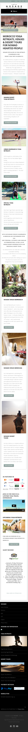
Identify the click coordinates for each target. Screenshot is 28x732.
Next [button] (24, 576)
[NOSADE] (14, 6)
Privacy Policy (4, 622)
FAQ (18, 1)
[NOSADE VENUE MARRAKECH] (14, 296)
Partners (3, 610)
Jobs (2, 613)
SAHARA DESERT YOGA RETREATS (9, 98)
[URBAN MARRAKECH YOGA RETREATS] (14, 146)
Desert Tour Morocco (6, 674)
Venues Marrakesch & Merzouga (9, 655)
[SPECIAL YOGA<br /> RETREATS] (14, 199)
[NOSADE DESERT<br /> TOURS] (14, 433)
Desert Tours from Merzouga (8, 680)
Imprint (3, 619)
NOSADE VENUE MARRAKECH (13, 300)
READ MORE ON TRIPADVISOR (14, 593)
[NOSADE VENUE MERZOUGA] (14, 365)
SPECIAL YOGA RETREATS (8, 204)
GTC (2, 616)
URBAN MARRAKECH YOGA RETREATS (12, 150)
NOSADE (16, 715)
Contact (13, 1)
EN (21, 1)
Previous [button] (3, 576)
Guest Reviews (4, 607)
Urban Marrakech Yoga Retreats (10, 26)
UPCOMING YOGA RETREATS (12, 517)
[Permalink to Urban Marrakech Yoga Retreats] (14, 19)
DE (24, 1)
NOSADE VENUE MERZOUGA (13, 368)
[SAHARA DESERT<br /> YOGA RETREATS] (14, 94)
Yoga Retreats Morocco (6, 649)
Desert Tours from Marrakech (8, 677)
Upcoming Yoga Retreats (7, 652)
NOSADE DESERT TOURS (9, 437)
